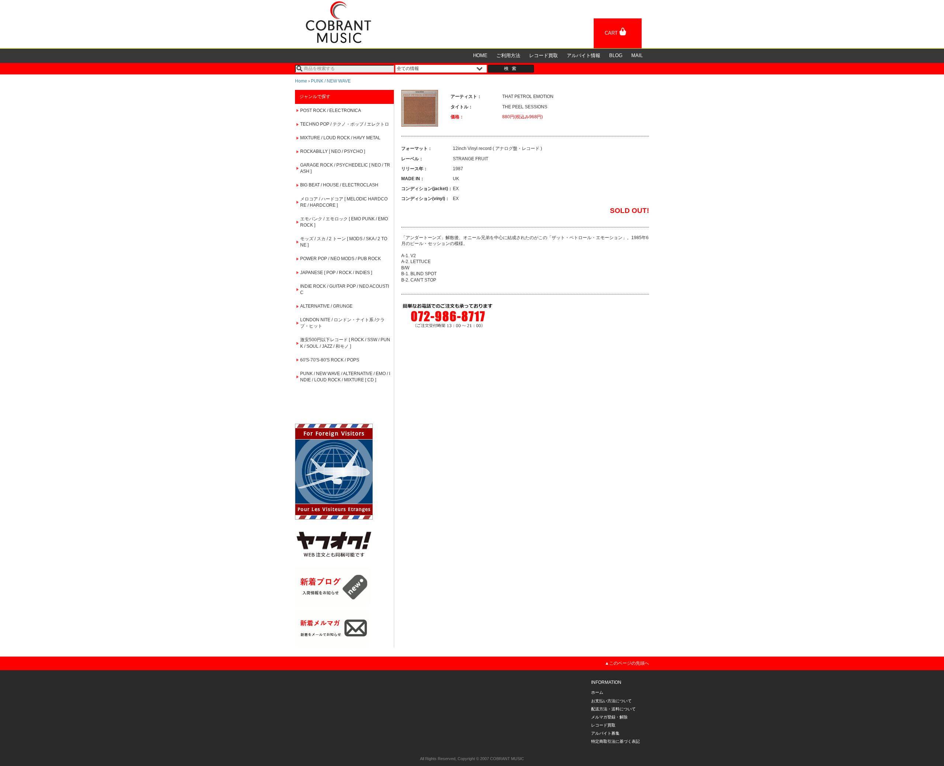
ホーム (597, 692)
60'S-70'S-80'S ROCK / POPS (329, 360)
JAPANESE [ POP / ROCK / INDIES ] (336, 272)
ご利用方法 (508, 55)
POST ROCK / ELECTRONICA (330, 110)
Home (301, 81)
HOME (480, 55)
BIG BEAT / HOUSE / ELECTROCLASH (339, 185)
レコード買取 (543, 55)
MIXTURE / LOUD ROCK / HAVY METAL (340, 137)
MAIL (637, 55)
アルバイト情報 (583, 55)
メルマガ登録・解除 (609, 717)
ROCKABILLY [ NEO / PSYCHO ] (332, 151)
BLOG (615, 55)
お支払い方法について (611, 701)
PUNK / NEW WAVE (331, 81)
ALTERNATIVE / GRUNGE (326, 306)
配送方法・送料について (613, 709)
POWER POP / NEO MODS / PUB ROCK (340, 258)
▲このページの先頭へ (627, 663)
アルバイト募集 (605, 733)
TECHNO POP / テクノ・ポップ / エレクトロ (344, 124)
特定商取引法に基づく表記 (615, 741)
